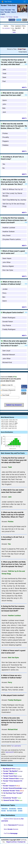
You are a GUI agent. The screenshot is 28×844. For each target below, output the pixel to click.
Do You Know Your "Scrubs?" (13, 793)
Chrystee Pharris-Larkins (11, 239)
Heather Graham (8, 231)
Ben (3, 297)
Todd (4, 73)
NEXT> (24, 87)
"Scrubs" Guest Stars (10, 776)
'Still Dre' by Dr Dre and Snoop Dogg (13, 205)
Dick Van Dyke (7, 270)
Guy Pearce (6, 325)
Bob (3, 108)
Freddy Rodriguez (8, 329)
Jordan (5, 289)
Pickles (5, 133)
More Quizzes (11, 829)
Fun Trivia (7, 1)
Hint (26, 64)
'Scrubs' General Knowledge (12, 788)
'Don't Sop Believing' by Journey (14, 200)
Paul (4, 81)
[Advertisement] (14, 40)
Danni (4, 301)
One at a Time (11, 49)
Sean (4, 77)
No (3, 168)
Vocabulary (12, 808)
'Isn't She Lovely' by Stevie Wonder (12, 194)
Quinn (4, 100)
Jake (4, 69)
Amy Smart (6, 235)
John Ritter (6, 262)
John (4, 104)
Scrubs (3, 810)
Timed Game (22, 52)
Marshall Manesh (8, 355)
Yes (3, 164)
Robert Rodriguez (8, 318)
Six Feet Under (12, 810)
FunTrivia (11, 833)
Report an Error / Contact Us (15, 842)
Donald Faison (7, 321)
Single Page (22, 49)
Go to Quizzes (13, 825)
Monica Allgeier (8, 266)
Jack (4, 112)
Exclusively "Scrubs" (10, 798)
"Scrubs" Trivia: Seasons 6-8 (12, 781)
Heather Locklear (8, 227)
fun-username (6, 28)
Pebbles (5, 145)
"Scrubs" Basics (8, 773)
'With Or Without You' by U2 (12, 189)
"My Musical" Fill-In (9, 768)
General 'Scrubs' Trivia (11, 800)
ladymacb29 (10, 752)
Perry (4, 293)
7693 (14, 32)
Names (19, 808)
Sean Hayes (6, 258)
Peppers (5, 141)
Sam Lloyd (6, 351)
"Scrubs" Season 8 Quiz (11, 778)
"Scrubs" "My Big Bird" (10, 771)
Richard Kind (7, 362)
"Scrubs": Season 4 (9, 785)
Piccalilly (5, 137)
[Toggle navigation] (24, 1)
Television (4, 808)
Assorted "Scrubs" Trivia (11, 790)
